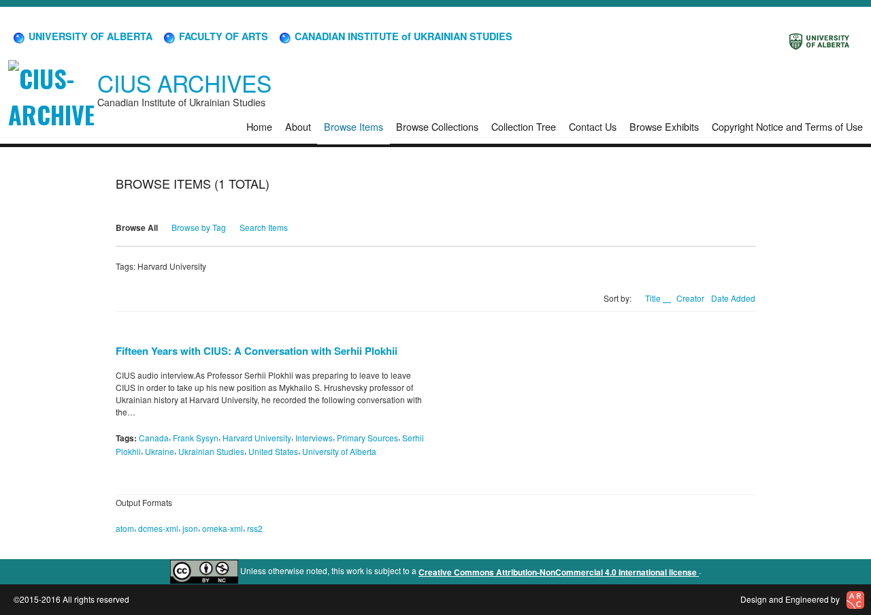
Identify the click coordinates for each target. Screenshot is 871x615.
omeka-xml (222, 528)
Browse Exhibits (664, 126)
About (298, 126)
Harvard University (257, 437)
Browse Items (353, 126)
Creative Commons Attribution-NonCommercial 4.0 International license (558, 572)
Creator (690, 298)
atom (125, 528)
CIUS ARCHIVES (184, 82)
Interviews (314, 437)
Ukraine (159, 451)
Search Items (264, 227)
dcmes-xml (158, 528)
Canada (154, 437)
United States (273, 451)
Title (654, 298)
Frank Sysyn (195, 437)
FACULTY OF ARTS (222, 36)
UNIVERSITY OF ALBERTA (89, 36)
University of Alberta (339, 451)
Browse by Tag (198, 227)
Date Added (733, 298)
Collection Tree (523, 126)
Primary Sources (367, 437)
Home (259, 126)
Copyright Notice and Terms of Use (787, 126)
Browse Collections (437, 126)
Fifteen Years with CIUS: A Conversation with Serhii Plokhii (256, 350)
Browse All (137, 227)
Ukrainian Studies (211, 451)
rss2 (255, 528)
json (190, 528)
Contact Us (593, 126)
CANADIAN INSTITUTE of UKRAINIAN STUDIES (402, 36)
